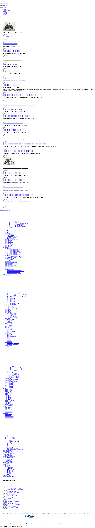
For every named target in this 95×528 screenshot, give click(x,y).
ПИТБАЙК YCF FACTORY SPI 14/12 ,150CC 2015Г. (15, 190)
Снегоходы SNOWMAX (9, 242)
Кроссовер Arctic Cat (11, 234)
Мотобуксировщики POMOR (10, 430)
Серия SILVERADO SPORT (12, 304)
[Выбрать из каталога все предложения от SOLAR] (21, 519)
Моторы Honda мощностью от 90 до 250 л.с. (15, 369)
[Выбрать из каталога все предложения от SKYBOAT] (11, 519)
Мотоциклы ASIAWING (9, 400)
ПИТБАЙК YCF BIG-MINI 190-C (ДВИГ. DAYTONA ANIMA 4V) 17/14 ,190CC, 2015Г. (23, 197)
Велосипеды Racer (8, 466)
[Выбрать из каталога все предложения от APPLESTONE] (15, 513)
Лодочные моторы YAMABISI (10, 378)
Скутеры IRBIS (8, 407)
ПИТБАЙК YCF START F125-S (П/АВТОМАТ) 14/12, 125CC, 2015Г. (19, 105)
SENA (87, 518)
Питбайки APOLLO (8, 398)
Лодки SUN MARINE (9, 327)
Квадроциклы (5, 247)
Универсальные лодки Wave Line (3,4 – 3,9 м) (15, 290)
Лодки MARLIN (8, 333)
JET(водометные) (10, 319)
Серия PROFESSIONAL (11, 336)
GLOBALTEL (77, 513)
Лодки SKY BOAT (8, 323)
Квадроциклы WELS (9, 266)
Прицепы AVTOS (8, 442)
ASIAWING (26, 513)
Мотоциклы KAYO (8, 389)
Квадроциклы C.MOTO (9, 267)
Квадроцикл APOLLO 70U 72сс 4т (11, 87)
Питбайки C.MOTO (8, 403)
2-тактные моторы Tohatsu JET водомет (14, 359)
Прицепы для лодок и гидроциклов (13, 445)
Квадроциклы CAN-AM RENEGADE (14, 252)
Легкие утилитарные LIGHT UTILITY (16, 217)
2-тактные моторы (10, 383)
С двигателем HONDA (11, 426)
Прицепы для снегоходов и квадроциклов (15, 444)
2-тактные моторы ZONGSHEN (13, 374)
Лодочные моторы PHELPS (10, 380)
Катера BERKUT (8, 275)
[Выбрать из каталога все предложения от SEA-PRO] (83, 518)
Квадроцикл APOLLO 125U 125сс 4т (11, 73)
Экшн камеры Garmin (9, 418)
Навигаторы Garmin (8, 414)
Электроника (5, 413)
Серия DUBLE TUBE (11, 331)
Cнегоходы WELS (8, 245)
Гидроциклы (5, 268)
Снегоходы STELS (8, 240)
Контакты (4, 14)
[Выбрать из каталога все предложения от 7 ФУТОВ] (5, 513)
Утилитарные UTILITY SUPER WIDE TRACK (18, 219)
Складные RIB (10, 325)
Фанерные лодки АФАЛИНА (12, 344)
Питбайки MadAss (8, 399)
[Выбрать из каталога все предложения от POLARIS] (63, 518)
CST (54, 513)
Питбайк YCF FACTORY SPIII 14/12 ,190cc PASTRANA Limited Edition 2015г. (21, 153)
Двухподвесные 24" (10, 470)
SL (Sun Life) (9, 320)
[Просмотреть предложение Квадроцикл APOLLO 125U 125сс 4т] (10, 70)
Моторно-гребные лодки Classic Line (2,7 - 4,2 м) (16, 287)
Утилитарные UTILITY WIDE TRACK (16, 218)
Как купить (5, 11)
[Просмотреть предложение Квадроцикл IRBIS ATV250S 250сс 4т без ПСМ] (12, 50)
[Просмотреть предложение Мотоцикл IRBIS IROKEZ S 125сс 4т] (10, 43)
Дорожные (9, 472)
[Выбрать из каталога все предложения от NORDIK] (50, 518)
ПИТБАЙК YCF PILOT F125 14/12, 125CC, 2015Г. (15, 132)
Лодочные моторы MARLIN (10, 382)
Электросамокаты (6, 463)
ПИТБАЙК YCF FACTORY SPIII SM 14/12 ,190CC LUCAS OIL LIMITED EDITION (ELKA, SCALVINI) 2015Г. (29, 146)
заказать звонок (3, 7)
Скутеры (4, 406)
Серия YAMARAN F (11, 298)
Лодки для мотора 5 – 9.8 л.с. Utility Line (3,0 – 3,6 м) (17, 294)
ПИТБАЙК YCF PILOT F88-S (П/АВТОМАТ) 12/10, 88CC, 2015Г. (18, 118)
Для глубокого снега (11, 230)
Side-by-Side (9, 260)
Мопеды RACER (8, 411)
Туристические (10, 229)
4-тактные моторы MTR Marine (13, 377)
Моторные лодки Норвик (12, 313)
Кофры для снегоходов (7, 450)
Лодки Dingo (7, 309)
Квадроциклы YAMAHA (9, 255)
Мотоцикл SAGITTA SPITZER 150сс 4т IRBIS (11, 504)
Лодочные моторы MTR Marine (11, 375)
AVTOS (30, 513)
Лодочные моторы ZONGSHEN (11, 373)
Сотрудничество (6, 12)
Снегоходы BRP (8, 212)
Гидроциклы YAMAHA (9, 269)
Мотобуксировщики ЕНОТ (10, 433)
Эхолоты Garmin (8, 415)
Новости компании (6, 10)
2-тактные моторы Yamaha (12, 362)
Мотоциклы (5, 388)
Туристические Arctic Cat (11, 236)
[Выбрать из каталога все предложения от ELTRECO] (61, 513)
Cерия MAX (9, 329)
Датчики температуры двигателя (9, 456)
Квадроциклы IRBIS (9, 264)
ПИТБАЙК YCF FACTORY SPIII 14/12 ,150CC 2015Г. (15, 175)
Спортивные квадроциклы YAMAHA (14, 257)
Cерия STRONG (10, 330)
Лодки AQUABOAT (8, 345)
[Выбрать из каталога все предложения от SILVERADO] (6, 519)
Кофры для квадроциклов (7, 451)
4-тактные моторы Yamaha (12, 365)
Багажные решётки (10, 453)
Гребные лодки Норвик (11, 314)
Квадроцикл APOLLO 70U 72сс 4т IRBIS (10, 498)
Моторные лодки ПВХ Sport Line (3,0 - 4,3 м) (15, 295)
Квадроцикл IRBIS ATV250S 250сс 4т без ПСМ (14, 53)
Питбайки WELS (8, 402)
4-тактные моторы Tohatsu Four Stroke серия (15, 360)
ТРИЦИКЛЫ (9, 405)
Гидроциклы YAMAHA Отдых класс (14, 273)
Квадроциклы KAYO (9, 263)
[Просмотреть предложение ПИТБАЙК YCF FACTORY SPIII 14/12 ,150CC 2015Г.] (13, 172)
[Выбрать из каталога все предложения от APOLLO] (9, 513)
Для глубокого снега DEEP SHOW (15, 215)
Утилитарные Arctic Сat (11, 237)
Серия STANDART (10, 337)
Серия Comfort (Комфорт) (12, 317)
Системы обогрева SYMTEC (8, 457)
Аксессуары (7, 458)
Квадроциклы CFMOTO (9, 258)
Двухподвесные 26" (10, 471)
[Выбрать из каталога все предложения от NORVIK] (55, 518)
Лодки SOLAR (7, 318)
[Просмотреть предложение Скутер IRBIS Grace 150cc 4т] (8, 36)
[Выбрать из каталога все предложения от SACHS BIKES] (77, 518)
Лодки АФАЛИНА (8, 342)
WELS (67, 519)
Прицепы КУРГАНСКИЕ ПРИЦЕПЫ (12, 441)
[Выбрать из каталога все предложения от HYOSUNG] (87, 513)
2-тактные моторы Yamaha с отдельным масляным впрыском (18, 363)
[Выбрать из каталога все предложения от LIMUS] (15, 518)
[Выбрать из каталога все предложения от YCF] (89, 519)
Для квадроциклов (8, 459)
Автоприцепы (5, 439)
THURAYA (52, 519)
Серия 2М (9, 435)
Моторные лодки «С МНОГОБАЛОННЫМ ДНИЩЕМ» (17, 283)
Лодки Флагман (8, 311)
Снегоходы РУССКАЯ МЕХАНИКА (12, 239)
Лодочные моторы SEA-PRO (10, 385)
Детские (8, 232)
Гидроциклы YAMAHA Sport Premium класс (15, 271)
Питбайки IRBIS (8, 397)
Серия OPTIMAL (10, 328)
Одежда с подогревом (9, 461)
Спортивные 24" (10, 467)
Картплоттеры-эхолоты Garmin (8, 476)
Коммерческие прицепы (11, 446)
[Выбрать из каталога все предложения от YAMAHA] (80, 519)
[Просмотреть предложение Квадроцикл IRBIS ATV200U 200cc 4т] (10, 57)
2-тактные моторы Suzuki (12, 355)
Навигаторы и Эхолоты (7, 475)
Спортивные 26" (10, 468)
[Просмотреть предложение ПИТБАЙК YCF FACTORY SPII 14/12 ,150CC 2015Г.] (13, 179)
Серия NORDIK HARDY (12, 307)
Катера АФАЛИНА (8, 277)
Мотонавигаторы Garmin (9, 417)
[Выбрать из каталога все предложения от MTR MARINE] (45, 518)
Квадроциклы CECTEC (9, 261)
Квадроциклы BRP (8, 248)
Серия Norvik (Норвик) (11, 315)
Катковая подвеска (10, 431)
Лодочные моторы (6, 347)
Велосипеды (5, 464)
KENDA (11, 518)
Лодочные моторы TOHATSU (10, 357)
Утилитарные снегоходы (11, 244)
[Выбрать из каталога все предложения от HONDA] (82, 513)
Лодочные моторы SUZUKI (10, 354)
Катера (4, 274)
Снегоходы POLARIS (9, 243)
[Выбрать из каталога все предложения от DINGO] (57, 513)
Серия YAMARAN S (11, 299)
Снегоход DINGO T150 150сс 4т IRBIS (10, 486)
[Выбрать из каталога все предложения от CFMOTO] (50, 513)
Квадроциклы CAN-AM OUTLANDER (14, 249)
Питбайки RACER (8, 392)
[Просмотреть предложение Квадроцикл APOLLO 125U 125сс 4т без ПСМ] (12, 78)
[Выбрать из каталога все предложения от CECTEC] (45, 513)
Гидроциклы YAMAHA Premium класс (14, 270)
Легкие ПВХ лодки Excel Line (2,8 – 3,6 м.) (15, 286)
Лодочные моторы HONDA (10, 366)
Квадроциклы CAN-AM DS (12, 253)
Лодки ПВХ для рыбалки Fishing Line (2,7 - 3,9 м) (16, 296)
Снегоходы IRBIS (8, 241)
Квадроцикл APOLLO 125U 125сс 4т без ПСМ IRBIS (13, 489)
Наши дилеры (5, 13)
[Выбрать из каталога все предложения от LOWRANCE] (20, 518)
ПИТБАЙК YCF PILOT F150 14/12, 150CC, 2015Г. (15, 125)
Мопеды (4, 410)
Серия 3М (9, 436)
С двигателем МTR (10, 425)
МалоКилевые (9, 322)
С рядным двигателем (11, 371)
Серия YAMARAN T (11, 300)
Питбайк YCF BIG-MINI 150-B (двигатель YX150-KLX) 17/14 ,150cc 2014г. (20, 203)
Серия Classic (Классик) (11, 316)
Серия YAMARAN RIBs (11, 301)
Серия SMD (9, 339)
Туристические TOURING (14, 222)
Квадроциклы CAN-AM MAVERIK (13, 250)
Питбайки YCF (8, 396)
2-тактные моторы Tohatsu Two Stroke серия (15, 358)
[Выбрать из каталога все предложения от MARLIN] (29, 518)
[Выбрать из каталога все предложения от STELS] (25, 519)
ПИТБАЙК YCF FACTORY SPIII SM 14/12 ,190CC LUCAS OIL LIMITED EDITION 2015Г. (24, 139)
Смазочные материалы (7, 454)
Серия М (8, 434)
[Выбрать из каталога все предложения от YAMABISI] (75, 519)
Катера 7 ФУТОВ (8, 276)
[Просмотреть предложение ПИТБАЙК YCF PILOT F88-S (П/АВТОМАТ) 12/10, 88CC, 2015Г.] (15, 115)
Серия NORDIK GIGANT (12, 308)
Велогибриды (7, 465)
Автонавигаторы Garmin (9, 419)
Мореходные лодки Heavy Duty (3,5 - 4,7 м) (15, 289)
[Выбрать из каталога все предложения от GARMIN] (72, 513)
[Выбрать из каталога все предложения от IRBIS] (91, 513)
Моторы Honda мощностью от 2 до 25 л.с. (15, 367)
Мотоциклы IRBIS (8, 394)
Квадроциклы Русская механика (11, 262)
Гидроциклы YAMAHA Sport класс (13, 272)
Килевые (8, 321)
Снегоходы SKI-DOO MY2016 (13, 213)
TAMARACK (44, 519)
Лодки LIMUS (7, 338)
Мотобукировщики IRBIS (10, 437)
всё (9, 20)
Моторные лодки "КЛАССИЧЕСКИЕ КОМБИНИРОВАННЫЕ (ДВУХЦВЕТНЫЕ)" (23, 282)
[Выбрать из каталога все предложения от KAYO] (8, 518)
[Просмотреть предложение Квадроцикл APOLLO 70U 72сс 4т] (10, 84)
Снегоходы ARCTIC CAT (9, 233)
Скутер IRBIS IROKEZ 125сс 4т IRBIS (10, 495)
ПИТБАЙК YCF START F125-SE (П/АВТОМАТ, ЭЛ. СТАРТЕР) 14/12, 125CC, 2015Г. (23, 97)
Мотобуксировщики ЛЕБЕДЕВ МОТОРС (13, 427)
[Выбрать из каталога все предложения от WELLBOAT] (62, 519)
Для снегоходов (8, 460)
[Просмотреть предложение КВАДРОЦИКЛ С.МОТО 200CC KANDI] (9, 30)
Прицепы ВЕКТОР (8, 440)
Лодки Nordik (7, 305)
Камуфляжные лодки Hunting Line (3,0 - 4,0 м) (15, 291)
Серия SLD (9, 340)
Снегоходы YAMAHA (9, 227)
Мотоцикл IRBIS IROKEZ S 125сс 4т (11, 46)
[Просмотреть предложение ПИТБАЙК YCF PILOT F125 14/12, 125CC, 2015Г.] (13, 129)
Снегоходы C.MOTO (9, 246)
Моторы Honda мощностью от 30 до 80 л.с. (15, 368)
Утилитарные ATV (10, 259)
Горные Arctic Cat (10, 235)
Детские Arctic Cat (10, 238)
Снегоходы (5, 211)
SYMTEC (40, 519)
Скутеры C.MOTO (8, 409)
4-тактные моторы (10, 384)
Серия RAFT (9, 332)
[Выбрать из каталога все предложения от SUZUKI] (36, 519)
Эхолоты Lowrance (8, 420)
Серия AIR (9, 335)
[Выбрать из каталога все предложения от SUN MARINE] (30, 519)
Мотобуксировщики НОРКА (10, 438)
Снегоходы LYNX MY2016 (12, 220)
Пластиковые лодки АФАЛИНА (13, 343)
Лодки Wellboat (8, 326)
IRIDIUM (4, 518)
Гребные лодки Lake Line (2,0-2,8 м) (14, 293)
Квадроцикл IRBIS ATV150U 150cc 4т (12, 66)
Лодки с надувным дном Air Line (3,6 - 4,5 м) (15, 288)
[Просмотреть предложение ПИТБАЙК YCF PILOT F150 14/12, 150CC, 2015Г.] (13, 123)
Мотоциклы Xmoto (8, 393)
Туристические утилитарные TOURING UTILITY (18, 216)
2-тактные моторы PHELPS (12, 381)
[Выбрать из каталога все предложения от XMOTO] (70, 519)
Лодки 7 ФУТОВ (8, 310)
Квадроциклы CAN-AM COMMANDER (14, 251)
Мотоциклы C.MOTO (9, 404)
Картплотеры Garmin (9, 416)
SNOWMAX (16, 519)
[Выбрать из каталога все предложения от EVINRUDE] (67, 513)
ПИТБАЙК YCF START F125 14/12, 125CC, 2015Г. (15, 111)
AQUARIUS (21, 513)
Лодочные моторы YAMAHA (10, 361)
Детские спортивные (11, 469)
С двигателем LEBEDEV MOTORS (13, 429)
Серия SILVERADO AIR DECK (13, 303)
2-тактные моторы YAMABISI (12, 379)
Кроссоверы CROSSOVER (14, 214)
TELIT (48, 519)
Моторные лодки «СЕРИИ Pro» (13, 284)
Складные (9, 473)
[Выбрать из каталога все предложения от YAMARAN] (85, 519)
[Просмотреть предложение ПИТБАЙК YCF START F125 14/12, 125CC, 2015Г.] (13, 109)
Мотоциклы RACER (9, 391)
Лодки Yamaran (8, 297)
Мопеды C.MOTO (8, 412)
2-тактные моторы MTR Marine (13, 376)
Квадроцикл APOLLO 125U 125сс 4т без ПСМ (14, 80)
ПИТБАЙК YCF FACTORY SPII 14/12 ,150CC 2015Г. (15, 182)
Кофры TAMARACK (9, 452)
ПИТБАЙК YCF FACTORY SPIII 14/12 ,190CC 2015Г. (15, 168)
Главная (4, 9)
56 (7, 20)
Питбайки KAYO (8, 395)
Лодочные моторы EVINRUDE (11, 370)
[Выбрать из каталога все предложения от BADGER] (34, 513)
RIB (8, 324)
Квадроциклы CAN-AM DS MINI (13, 254)
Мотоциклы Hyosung (9, 390)
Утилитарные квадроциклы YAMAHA (14, 256)
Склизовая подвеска (11, 432)
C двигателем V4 (10, 372)
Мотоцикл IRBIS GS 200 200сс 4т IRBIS (10, 507)
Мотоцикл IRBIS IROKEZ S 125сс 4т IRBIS (11, 492)
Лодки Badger (7, 285)
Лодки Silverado (8, 302)
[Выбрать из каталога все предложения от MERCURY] (38, 518)
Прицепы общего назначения (12, 443)
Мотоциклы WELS (8, 401)
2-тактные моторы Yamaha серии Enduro (14, 364)
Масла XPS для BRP (8, 455)
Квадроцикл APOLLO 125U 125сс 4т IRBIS (11, 501)
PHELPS (59, 518)
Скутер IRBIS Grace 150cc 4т (9, 39)
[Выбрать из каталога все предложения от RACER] (72, 518)
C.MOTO (41, 513)
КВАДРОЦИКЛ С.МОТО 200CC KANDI (12, 32)
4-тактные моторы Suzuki (12, 356)
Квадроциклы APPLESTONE (10, 265)
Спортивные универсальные (12, 231)
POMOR (67, 518)
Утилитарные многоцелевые (12, 228)
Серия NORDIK (10, 306)
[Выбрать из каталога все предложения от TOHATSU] (56, 519)
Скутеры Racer (7, 408)
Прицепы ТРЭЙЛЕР (9, 447)
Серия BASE (9, 334)
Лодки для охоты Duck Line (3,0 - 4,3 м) (14, 292)
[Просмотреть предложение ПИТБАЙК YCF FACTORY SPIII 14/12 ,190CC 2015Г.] (9, 164)
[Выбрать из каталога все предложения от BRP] (38, 513)
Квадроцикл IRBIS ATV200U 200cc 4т (12, 60)
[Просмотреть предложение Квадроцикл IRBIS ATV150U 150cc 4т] (10, 64)
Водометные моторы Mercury (12, 353)
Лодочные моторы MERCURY (10, 348)
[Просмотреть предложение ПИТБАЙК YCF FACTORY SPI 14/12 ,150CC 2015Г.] (13, 187)
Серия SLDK (9, 341)
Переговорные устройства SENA (9, 462)
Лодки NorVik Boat (8, 312)
